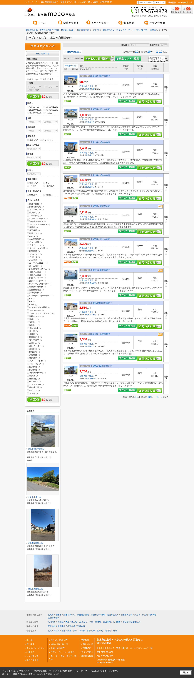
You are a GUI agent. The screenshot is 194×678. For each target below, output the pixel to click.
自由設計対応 (36, 239)
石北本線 (83, 86)
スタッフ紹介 (87, 652)
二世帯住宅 (35, 215)
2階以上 (34, 319)
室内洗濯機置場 (37, 372)
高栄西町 (92, 378)
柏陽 (63, 630)
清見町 (91, 89)
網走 (69, 630)
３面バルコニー (37, 275)
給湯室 (33, 375)
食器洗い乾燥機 (37, 287)
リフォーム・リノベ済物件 (62, 652)
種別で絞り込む (43, 53)
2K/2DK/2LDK (35, 110)
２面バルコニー (37, 272)
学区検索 (85, 640)
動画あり (50, 195)
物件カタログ (32, 660)
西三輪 (74, 622)
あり (44, 140)
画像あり (33, 195)
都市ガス (34, 390)
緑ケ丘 (91, 122)
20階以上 (34, 325)
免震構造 (34, 367)
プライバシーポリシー (36, 648)
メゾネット (35, 254)
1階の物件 (35, 328)
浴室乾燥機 (35, 292)
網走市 (59, 615)
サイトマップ (32, 656)
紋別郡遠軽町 (113, 615)
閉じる (186, 672)
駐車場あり (35, 337)
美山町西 (92, 283)
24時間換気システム (39, 269)
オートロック (36, 310)
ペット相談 (35, 242)
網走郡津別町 (126, 615)
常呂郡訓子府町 (98, 615)
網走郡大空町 (83, 615)
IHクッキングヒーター (40, 284)
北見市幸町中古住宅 (36, 449)
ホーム (29, 640)
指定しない (34, 79)
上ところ (83, 622)
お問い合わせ (87, 644)
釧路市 (137, 615)
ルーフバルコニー (38, 263)
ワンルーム (34, 107)
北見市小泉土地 (34, 497)
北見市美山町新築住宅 (100, 206)
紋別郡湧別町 (54, 617)
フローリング (36, 364)
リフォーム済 (36, 209)
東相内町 (52, 622)
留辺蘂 (108, 630)
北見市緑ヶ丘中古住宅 (100, 109)
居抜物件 (34, 355)
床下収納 (34, 230)
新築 (44, 79)
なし (52, 140)
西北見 (57, 630)
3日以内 (32, 186)
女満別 (100, 630)
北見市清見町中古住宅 (100, 76)
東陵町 (98, 622)
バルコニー (35, 260)
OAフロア (35, 381)
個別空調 (34, 358)
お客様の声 (86, 648)
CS (32, 298)
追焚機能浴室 (36, 290)
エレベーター (36, 346)
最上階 (33, 331)
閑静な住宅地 (36, 206)
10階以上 (34, 322)
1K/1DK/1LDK (51, 107)
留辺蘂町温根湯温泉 (131, 622)
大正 (67, 622)
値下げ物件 (35, 90)
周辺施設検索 (87, 656)
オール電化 (35, 266)
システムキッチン (38, 218)
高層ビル (34, 343)
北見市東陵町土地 (35, 589)
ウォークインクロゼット (41, 295)
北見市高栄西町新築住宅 (101, 366)
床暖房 (33, 227)
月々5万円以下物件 (59, 640)
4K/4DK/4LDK (35, 113)
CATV (33, 304)
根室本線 (71, 626)
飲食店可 (34, 352)
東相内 (82, 630)
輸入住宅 (34, 212)
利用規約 (30, 652)
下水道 (33, 393)
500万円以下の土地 (59, 644)
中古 (52, 79)
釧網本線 (61, 626)
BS (32, 301)
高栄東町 (92, 314)
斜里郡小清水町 (149, 615)
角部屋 (33, 334)
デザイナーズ (36, 245)
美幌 (75, 630)
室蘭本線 (81, 626)
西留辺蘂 (91, 630)
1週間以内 (50, 186)
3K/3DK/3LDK (51, 110)
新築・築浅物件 (58, 648)
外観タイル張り (37, 281)
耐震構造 (34, 370)
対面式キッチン (37, 221)
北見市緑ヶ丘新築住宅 (100, 334)
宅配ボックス (36, 316)
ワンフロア (35, 340)
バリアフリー (36, 384)
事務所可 (34, 349)
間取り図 (73, 65)
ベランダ (34, 257)
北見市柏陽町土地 (35, 543)
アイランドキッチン (39, 224)
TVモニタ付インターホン (41, 313)
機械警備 (34, 379)
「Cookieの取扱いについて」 (31, 674)
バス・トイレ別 (37, 361)
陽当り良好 (35, 204)
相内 (115, 630)
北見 (91, 86)
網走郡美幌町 (69, 615)
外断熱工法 (35, 387)
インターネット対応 (39, 307)
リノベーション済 (38, 248)
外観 (67, 65)
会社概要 (30, 644)
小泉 (91, 622)
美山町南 (92, 219)
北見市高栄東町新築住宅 (101, 303)
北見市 (86, 89)
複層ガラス (35, 233)
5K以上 (48, 113)
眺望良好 (34, 251)
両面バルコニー (37, 278)
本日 (48, 183)
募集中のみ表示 (74, 52)
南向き (33, 236)
